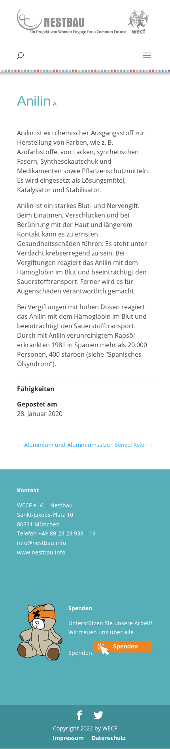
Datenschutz (109, 737)
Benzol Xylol (133, 444)
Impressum (68, 737)
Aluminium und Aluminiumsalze (63, 444)
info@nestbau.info (41, 543)
